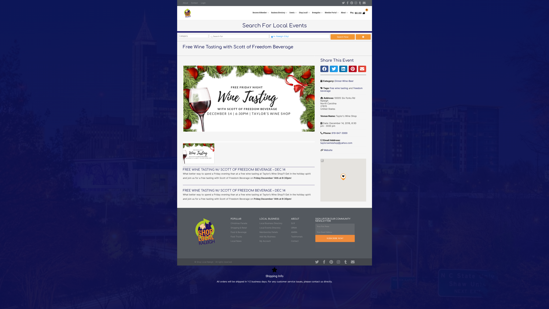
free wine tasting (339, 88)
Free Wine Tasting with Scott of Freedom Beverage (238, 47)
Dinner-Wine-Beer (344, 81)
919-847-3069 (339, 133)
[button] (324, 69)
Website (328, 150)
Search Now (346, 36)
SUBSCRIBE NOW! (335, 238)
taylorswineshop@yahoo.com (336, 142)
